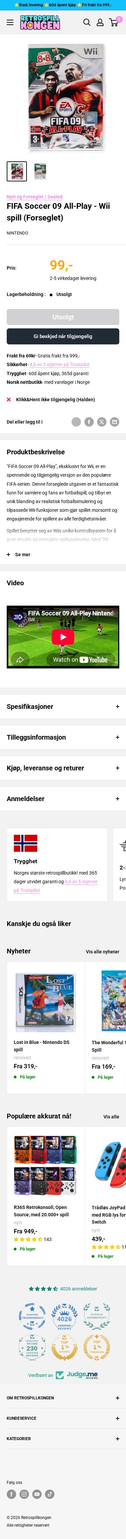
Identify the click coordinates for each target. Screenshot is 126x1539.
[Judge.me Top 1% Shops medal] (64, 1347)
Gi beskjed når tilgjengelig (63, 336)
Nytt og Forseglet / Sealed (34, 196)
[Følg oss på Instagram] (24, 1494)
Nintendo (17, 233)
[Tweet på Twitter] (102, 422)
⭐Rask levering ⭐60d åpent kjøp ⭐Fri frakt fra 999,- (63, 5)
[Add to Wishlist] (76, 422)
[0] (114, 22)
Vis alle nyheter (102, 951)
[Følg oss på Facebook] (11, 1494)
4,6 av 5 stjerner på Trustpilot (60, 364)
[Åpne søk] (87, 22)
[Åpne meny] (10, 22)
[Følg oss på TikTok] (49, 1494)
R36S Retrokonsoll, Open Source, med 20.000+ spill (41, 1211)
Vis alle (111, 1116)
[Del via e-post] (114, 422)
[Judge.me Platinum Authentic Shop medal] (96, 1316)
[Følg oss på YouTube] (37, 1494)
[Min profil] (100, 22)
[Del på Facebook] (89, 422)
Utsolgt (63, 317)
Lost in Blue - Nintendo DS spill (42, 1046)
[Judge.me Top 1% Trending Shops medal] (96, 1347)
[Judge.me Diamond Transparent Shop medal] (32, 1316)
